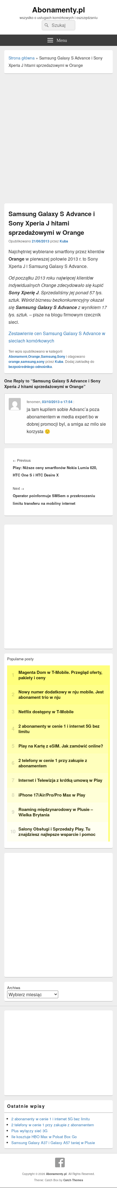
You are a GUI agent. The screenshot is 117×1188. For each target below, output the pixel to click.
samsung (28, 361)
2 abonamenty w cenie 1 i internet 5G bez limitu (50, 1118)
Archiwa (13, 987)
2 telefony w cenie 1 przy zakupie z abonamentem (52, 1124)
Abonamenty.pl (58, 9)
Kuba (64, 241)
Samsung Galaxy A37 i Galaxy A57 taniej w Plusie (53, 1142)
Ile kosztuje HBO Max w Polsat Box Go (44, 1136)
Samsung (48, 356)
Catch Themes (73, 1180)
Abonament (18, 356)
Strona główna (22, 58)
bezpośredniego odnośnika (30, 366)
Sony (61, 356)
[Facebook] (60, 1162)
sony (41, 361)
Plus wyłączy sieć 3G (29, 1130)
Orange (34, 356)
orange (14, 361)
